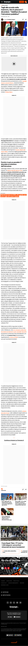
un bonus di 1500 (13, 337)
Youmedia (3, 580)
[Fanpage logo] (7, 2)
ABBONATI (21, 1)
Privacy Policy (16, 580)
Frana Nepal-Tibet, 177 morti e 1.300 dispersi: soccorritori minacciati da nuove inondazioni (13, 545)
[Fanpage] (14, 607)
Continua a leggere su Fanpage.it (14, 440)
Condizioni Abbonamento (13, 582)
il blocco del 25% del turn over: (14, 170)
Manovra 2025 (5, 5)
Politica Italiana (4, 486)
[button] (26, 19)
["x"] (11, 568)
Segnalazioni (9, 580)
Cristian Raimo (8, 92)
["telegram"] (17, 568)
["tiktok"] (2, 568)
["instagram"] (5, 568)
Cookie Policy (4, 582)
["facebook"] (14, 568)
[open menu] (1, 1)
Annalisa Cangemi (11, 19)
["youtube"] (8, 568)
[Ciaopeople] (14, 642)
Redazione (22, 582)
